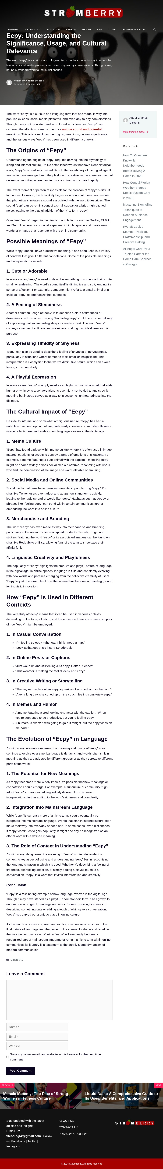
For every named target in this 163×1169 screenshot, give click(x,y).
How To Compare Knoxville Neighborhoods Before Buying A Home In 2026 (135, 166)
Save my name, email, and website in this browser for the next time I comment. (56, 1057)
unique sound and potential (82, 129)
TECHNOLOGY (33, 29)
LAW (99, 29)
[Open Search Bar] (154, 29)
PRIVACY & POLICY (73, 1134)
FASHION (71, 29)
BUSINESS (13, 29)
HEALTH (86, 29)
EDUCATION (53, 29)
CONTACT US (68, 1127)
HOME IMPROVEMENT (135, 29)
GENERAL (17, 959)
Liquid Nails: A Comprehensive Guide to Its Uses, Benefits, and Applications (121, 1096)
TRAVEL (112, 29)
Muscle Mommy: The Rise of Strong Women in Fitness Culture (35, 1096)
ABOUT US (66, 1120)
